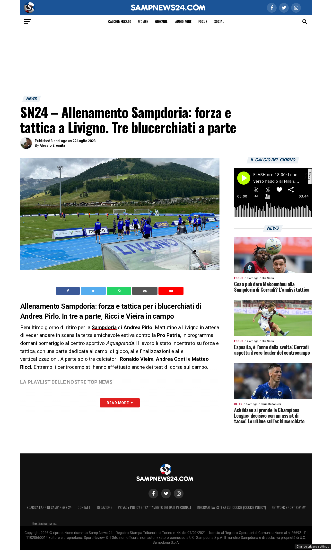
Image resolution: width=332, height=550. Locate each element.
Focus (202, 21)
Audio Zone (183, 21)
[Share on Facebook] (68, 291)
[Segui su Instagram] (178, 493)
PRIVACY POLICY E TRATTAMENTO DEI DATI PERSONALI (154, 507)
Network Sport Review (289, 507)
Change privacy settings (313, 546)
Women (143, 21)
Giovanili (161, 21)
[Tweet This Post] (94, 291)
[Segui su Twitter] (166, 493)
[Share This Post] (119, 291)
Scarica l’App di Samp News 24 (49, 507)
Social (219, 21)
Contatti (84, 507)
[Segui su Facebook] (153, 493)
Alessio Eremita (52, 145)
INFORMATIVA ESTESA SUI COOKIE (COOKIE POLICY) (231, 507)
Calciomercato (119, 21)
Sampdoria (104, 327)
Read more (118, 403)
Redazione (104, 507)
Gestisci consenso (44, 523)
